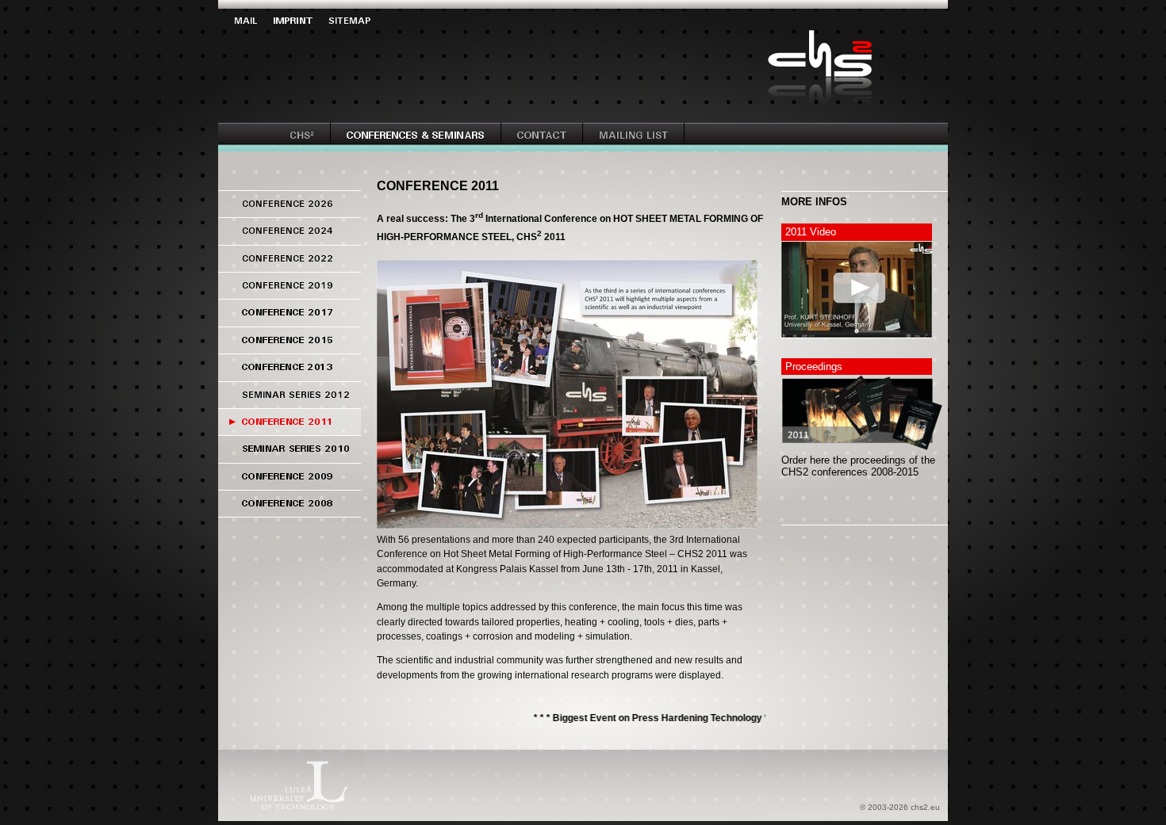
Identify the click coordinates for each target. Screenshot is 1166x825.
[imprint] (301, 24)
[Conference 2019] (289, 293)
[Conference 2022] (289, 266)
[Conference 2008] (289, 511)
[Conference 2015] (289, 347)
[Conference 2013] (289, 374)
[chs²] (310, 139)
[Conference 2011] (289, 429)
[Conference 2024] (289, 238)
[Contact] (550, 139)
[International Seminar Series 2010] (289, 456)
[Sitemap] (357, 24)
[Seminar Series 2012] (289, 402)
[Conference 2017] (289, 320)
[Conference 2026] (289, 211)
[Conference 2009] (289, 484)
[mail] (254, 24)
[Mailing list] (642, 139)
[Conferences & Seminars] (424, 139)
